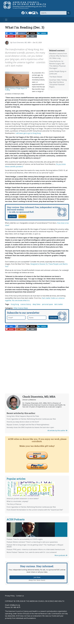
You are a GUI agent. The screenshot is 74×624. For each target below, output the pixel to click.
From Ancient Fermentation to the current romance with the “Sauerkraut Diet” (35, 510)
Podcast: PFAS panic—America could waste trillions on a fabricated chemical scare (36, 549)
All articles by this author (57, 430)
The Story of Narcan (14, 504)
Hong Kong (15, 304)
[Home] (26, 5)
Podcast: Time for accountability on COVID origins (25, 539)
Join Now (12, 216)
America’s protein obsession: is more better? (23, 498)
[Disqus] (37, 357)
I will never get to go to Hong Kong (28, 133)
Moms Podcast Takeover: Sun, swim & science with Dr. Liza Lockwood (31, 552)
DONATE (37, 453)
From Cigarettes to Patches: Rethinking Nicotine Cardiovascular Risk (31, 419)
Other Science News (20, 308)
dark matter (58, 304)
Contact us (20, 596)
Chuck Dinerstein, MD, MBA (21, 42)
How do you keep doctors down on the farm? (23, 422)
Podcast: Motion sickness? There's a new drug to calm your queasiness (32, 542)
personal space (47, 304)
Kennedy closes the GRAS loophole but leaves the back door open (30, 427)
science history (25, 304)
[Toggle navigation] (6, 20)
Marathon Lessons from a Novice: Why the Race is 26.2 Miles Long (58, 55)
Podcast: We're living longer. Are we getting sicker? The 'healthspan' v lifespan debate (35, 546)
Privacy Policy (10, 596)
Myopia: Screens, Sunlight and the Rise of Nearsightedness (28, 425)
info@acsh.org (15, 605)
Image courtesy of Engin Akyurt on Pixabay (16, 89)
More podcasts (60, 555)
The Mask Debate (55, 77)
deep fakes (36, 304)
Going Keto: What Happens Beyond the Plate (23, 416)
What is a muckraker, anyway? (17, 501)
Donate (22, 216)
